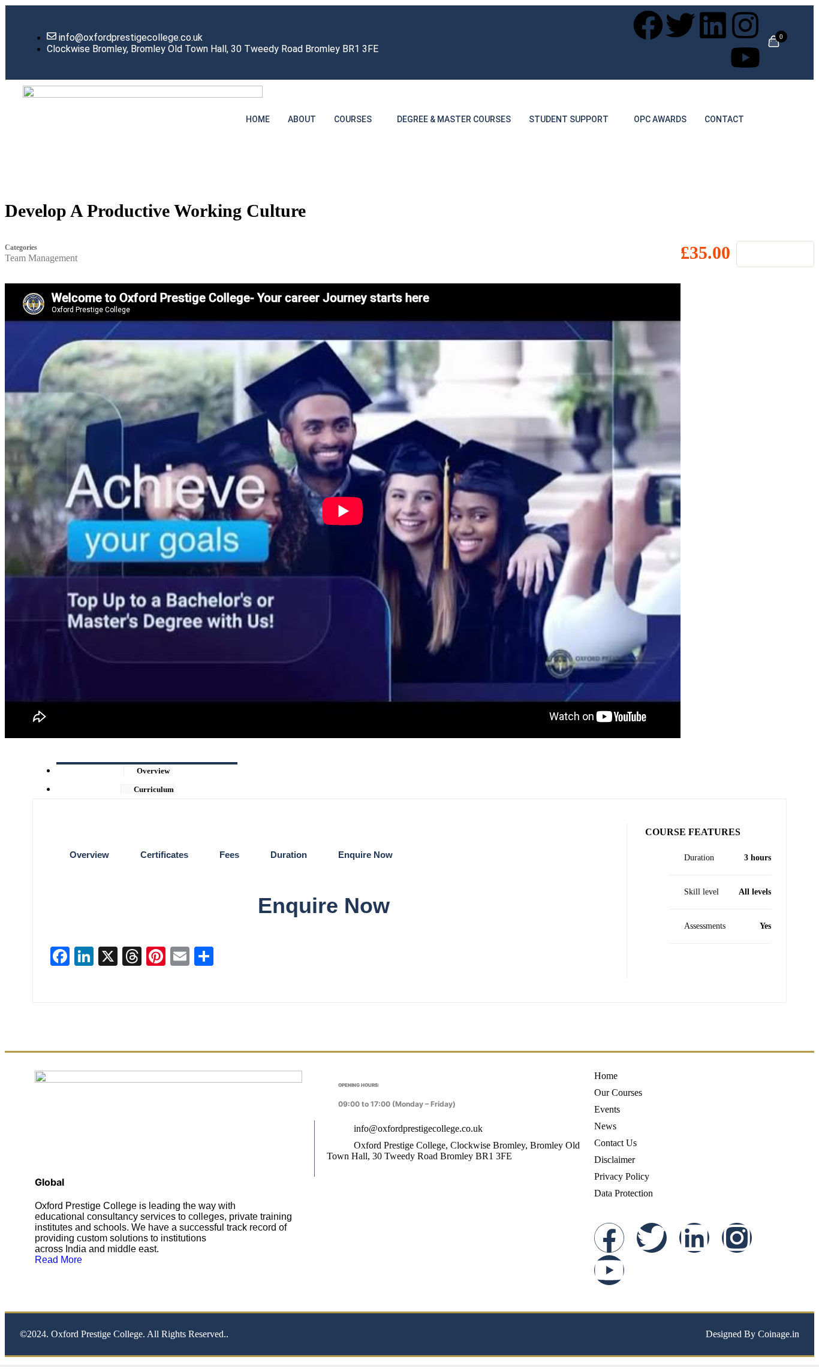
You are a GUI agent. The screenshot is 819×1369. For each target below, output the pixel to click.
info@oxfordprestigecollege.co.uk (418, 1128)
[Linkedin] (713, 25)
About (302, 119)
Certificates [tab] (164, 855)
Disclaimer (614, 1160)
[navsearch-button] (784, 118)
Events (607, 1109)
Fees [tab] (229, 855)
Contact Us (615, 1143)
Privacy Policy (621, 1176)
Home (258, 119)
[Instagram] (745, 25)
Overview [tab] (89, 855)
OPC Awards (660, 119)
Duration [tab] (288, 855)
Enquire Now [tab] (365, 855)
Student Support (569, 119)
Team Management (41, 258)
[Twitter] (680, 25)
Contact (724, 119)
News (605, 1126)
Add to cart (775, 254)
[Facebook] (648, 25)
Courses (353, 119)
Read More (58, 1260)
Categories (21, 247)
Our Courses (618, 1092)
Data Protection (623, 1193)
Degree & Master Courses (454, 119)
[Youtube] (745, 57)
